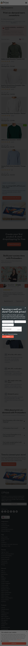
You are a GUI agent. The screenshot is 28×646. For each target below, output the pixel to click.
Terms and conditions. (13, 334)
